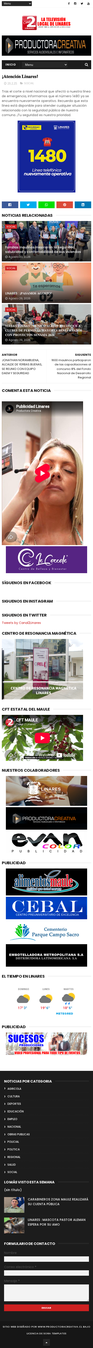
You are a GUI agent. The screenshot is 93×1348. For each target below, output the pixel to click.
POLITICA (13, 1149)
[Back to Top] (46, 1342)
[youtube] (88, 3)
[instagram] (75, 3)
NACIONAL (14, 1127)
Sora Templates (54, 1333)
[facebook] (69, 3)
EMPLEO (12, 1119)
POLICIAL (13, 1142)
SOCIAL (29, 83)
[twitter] (82, 3)
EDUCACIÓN (15, 1111)
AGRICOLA (14, 1089)
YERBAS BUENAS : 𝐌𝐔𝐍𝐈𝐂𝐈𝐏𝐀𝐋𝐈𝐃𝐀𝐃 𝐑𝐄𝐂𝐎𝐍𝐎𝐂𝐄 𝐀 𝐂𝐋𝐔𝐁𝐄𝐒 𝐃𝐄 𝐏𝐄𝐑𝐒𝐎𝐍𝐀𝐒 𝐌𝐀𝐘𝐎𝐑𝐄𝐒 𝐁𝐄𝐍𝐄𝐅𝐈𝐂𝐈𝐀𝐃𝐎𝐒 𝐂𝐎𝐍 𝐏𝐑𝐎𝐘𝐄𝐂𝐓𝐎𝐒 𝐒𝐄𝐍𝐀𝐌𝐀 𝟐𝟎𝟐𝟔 (43, 330)
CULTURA (13, 1096)
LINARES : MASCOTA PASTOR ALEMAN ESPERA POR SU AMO (57, 1222)
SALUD (11, 1165)
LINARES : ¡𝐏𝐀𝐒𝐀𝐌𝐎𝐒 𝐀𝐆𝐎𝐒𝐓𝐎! (28, 293)
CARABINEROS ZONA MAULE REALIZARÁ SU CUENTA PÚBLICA (58, 1201)
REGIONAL (13, 1157)
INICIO (10, 64)
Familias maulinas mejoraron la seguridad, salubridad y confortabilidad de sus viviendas (43, 249)
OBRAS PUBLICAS (18, 1134)
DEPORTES (14, 1104)
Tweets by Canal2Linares (21, 623)
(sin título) (13, 1190)
